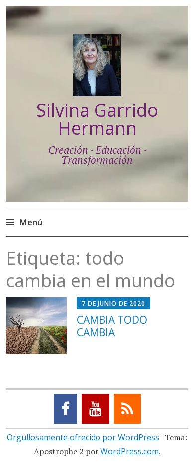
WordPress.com (129, 451)
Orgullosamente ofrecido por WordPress (83, 437)
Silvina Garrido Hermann (97, 119)
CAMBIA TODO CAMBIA (112, 326)
